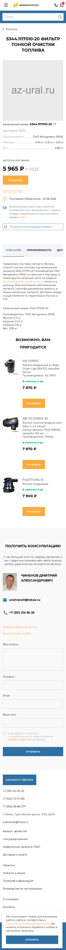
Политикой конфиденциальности (23, 735)
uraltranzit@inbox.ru (24, 600)
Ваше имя (9, 714)
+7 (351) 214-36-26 (56, 5)
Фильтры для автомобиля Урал (23, 281)
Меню (6, 5)
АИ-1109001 (31, 361)
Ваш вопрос (10, 644)
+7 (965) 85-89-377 (14, 806)
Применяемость (39, 250)
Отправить (33, 751)
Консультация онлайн (17, 633)
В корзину (15, 180)
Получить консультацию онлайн (31, 226)
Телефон (9, 676)
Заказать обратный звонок (20, 627)
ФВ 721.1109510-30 (35, 418)
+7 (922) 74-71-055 (14, 798)
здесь (23, 217)
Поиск (60, 17)
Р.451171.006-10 (33, 479)
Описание (13, 250)
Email (6, 695)
